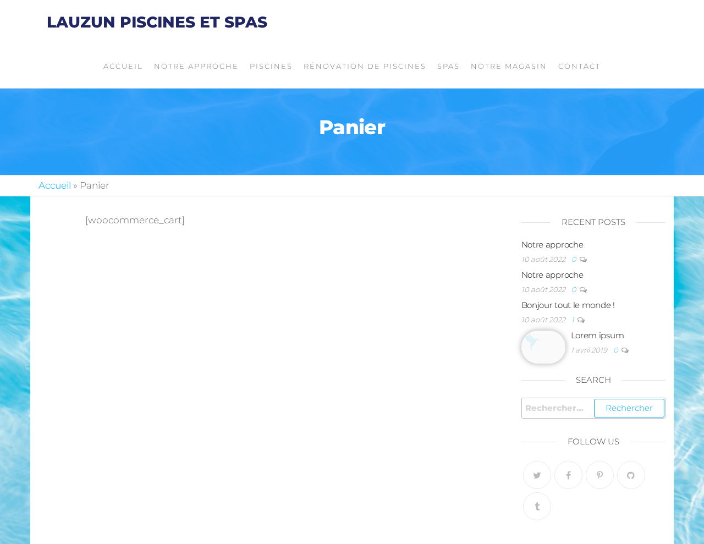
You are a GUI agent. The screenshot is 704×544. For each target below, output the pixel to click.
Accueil (123, 66)
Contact (579, 66)
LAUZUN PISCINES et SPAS (157, 22)
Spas (448, 66)
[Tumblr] (537, 506)
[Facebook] (568, 475)
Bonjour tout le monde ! (568, 305)
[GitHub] (631, 475)
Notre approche (196, 66)
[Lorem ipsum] (543, 346)
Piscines (271, 66)
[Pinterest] (600, 475)
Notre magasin (509, 66)
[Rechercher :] (593, 408)
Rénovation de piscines (365, 66)
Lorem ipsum (597, 335)
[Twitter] (537, 475)
